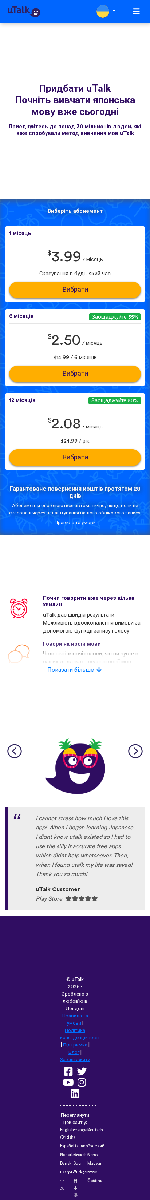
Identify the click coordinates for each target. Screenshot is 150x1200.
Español (67, 1146)
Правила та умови (75, 522)
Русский (95, 1146)
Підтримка (75, 1045)
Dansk (65, 1163)
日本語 (76, 1188)
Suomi (79, 1163)
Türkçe (80, 1172)
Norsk (92, 1155)
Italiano (81, 1146)
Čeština (94, 1181)
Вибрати (75, 289)
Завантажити (75, 1059)
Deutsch (95, 1130)
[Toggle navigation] (137, 11)
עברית (92, 1172)
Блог (73, 1052)
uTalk (78, 979)
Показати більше (70, 670)
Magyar (94, 1163)
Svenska (81, 1155)
